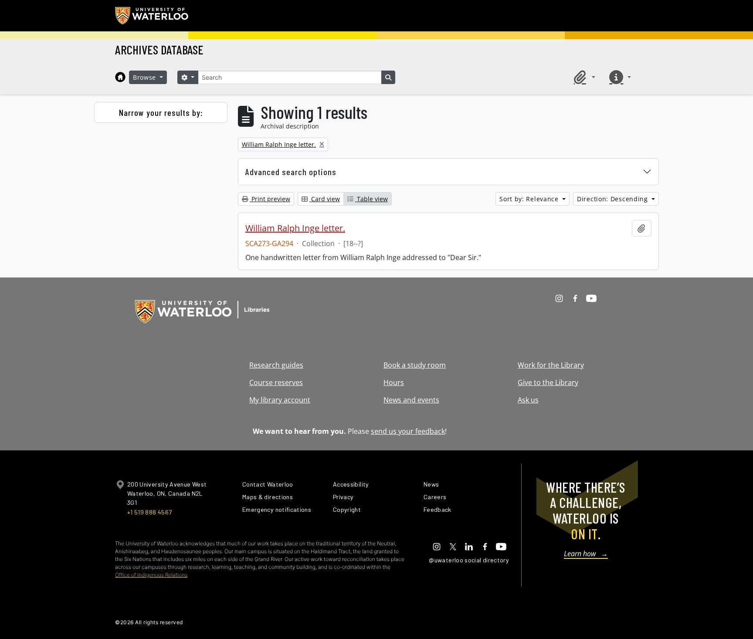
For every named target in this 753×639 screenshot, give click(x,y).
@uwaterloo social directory (469, 560)
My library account (279, 400)
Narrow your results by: (161, 112)
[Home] (120, 77)
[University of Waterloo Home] (152, 15)
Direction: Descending (613, 199)
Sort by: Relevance (529, 199)
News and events (411, 400)
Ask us (528, 400)
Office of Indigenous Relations (151, 574)
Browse (145, 77)
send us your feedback (408, 431)
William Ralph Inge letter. (295, 228)
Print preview (270, 199)
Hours (393, 382)
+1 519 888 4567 (149, 512)
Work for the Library (551, 365)
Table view (371, 199)
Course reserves (276, 382)
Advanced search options (290, 171)
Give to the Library (548, 382)
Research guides (276, 365)
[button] (583, 77)
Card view (324, 199)
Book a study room (414, 365)
